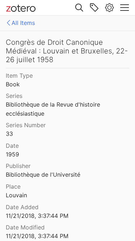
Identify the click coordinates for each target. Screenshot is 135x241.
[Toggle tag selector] (94, 7)
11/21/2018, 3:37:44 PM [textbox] (37, 215)
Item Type (19, 75)
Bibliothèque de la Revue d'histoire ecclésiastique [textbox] (54, 109)
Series (14, 95)
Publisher (18, 165)
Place (13, 186)
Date (12, 145)
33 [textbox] (9, 133)
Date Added (22, 207)
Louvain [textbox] (16, 195)
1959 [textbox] (12, 154)
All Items (23, 22)
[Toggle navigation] (124, 7)
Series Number (26, 125)
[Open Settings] (109, 7)
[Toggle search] (79, 7)
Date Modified (25, 227)
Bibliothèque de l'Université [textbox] (43, 174)
